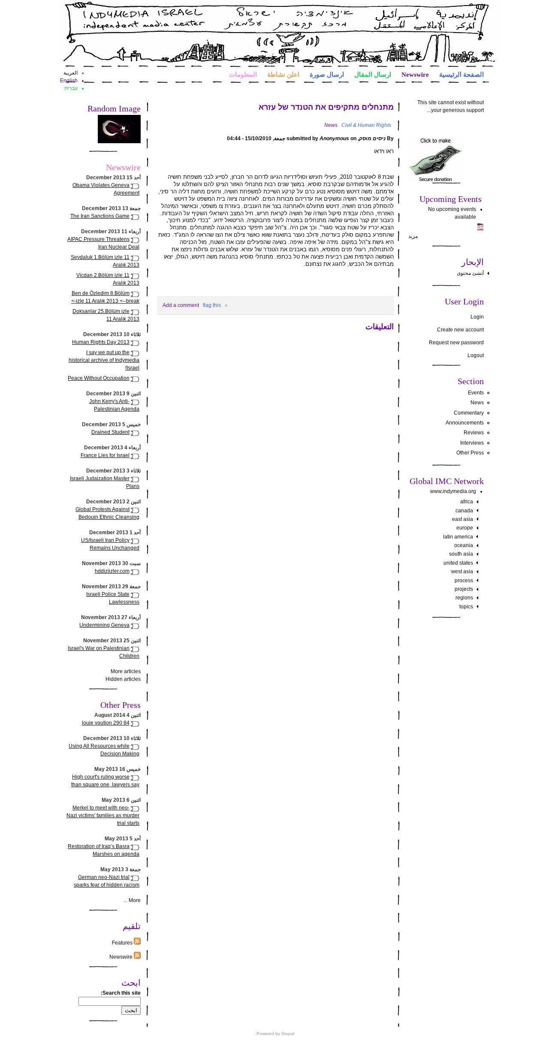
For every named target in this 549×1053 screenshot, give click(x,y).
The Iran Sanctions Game (100, 216)
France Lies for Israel (105, 455)
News (477, 403)
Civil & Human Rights (366, 125)
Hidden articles (123, 679)
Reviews (474, 433)
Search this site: (121, 993)
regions (464, 598)
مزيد (413, 236)
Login (477, 317)
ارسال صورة (327, 74)
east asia (462, 519)
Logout (476, 355)
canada (464, 511)
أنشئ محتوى (470, 273)
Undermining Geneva (104, 625)
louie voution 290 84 (106, 723)
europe (464, 528)
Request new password (456, 343)
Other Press (470, 453)
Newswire (415, 74)
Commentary (469, 413)
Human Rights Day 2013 (101, 342)
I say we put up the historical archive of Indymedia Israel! (104, 360)
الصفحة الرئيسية (461, 74)
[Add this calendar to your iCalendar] (480, 229)
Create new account (460, 330)
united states (458, 563)
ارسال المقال (372, 74)
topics (466, 607)
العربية (70, 73)
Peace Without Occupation (99, 378)
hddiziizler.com (112, 571)
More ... (132, 900)
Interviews (472, 443)
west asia (462, 572)
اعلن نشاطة (283, 74)
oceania (463, 545)
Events (476, 393)
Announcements (465, 423)
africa (466, 502)
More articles (126, 671)
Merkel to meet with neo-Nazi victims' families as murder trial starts (102, 815)
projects (464, 589)
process (464, 581)
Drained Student (110, 432)
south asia (461, 554)
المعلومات (243, 74)
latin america (458, 537)
